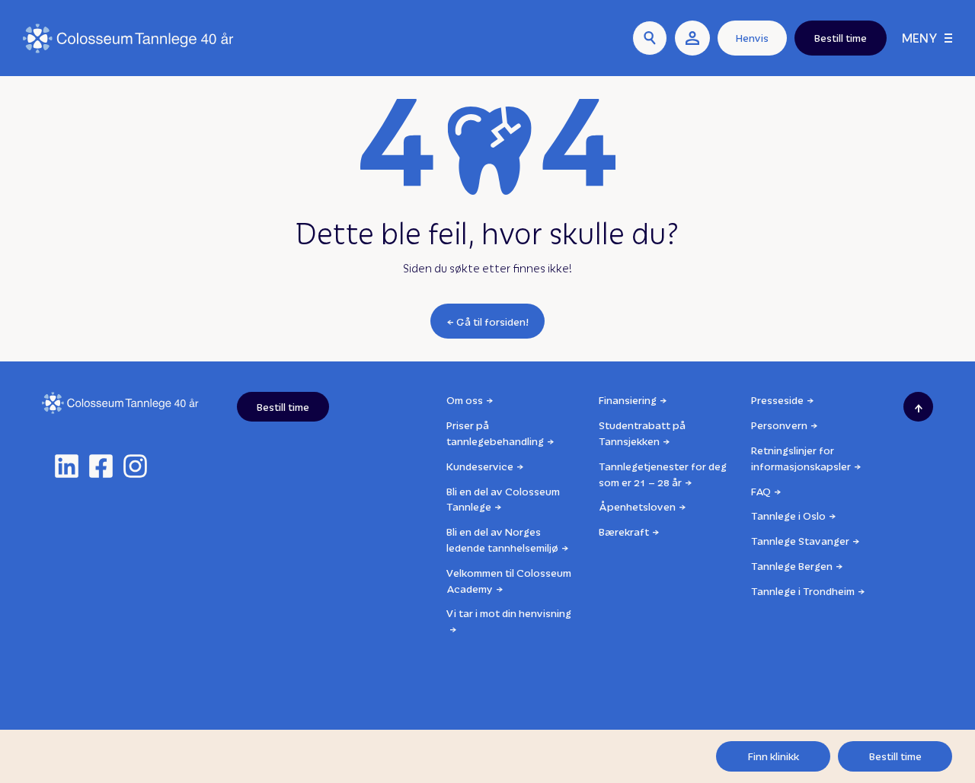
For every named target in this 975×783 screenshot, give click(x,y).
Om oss (464, 399)
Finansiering (628, 399)
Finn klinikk (773, 756)
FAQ (761, 491)
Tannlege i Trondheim (803, 590)
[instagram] (135, 466)
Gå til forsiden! (492, 321)
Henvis (752, 37)
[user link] (692, 38)
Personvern (779, 425)
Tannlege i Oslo (788, 515)
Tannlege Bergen (792, 565)
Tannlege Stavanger (800, 540)
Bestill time (895, 756)
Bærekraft (624, 531)
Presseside (777, 399)
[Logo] (128, 38)
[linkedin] (66, 466)
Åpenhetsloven (637, 506)
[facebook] (101, 466)
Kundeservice (479, 466)
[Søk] (650, 38)
